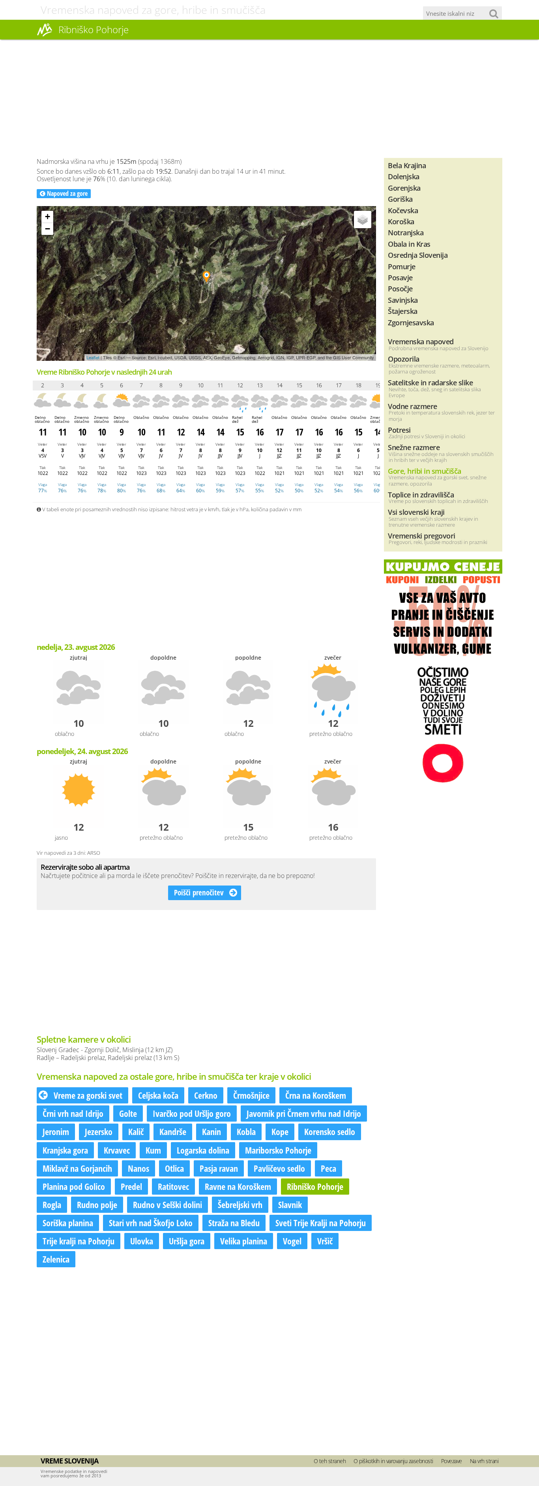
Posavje (400, 277)
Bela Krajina (407, 165)
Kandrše (172, 1131)
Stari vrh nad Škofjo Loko (151, 1223)
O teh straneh (330, 1461)
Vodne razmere (412, 406)
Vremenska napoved (421, 341)
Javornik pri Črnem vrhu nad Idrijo (304, 1113)
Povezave (451, 1461)
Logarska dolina (203, 1150)
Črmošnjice (251, 1095)
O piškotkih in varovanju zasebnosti (393, 1461)
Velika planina (243, 1241)
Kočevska (403, 210)
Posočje (400, 288)
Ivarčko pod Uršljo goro (192, 1113)
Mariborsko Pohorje (278, 1150)
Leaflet (92, 357)
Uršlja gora (186, 1241)
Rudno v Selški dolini (167, 1204)
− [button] (47, 229)
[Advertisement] (269, 98)
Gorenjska (404, 188)
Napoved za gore (66, 193)
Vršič (325, 1241)
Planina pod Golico (74, 1186)
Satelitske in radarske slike (430, 382)
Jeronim (56, 1131)
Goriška (400, 199)
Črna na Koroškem (315, 1095)
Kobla (246, 1131)
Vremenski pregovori (421, 535)
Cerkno (205, 1095)
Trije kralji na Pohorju (78, 1241)
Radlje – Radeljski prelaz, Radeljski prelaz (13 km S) (108, 1057)
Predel (131, 1186)
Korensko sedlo (329, 1131)
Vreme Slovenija (69, 1460)
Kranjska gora (65, 1150)
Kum (153, 1150)
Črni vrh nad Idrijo (73, 1113)
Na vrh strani (484, 1461)
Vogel (292, 1241)
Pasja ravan (219, 1168)
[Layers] (362, 219)
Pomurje (401, 266)
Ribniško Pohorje (315, 1186)
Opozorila (403, 359)
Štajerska (402, 311)
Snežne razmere (414, 447)
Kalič (136, 1131)
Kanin (211, 1131)
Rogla (52, 1204)
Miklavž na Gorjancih (77, 1168)
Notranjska (405, 232)
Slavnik (290, 1204)
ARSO (93, 852)
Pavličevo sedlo (279, 1168)
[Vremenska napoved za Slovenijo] (44, 35)
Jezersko (98, 1131)
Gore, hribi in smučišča (424, 471)
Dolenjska (403, 176)
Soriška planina (68, 1223)
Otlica (174, 1168)
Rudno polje (97, 1204)
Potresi (399, 430)
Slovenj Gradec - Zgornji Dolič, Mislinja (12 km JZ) (104, 1049)
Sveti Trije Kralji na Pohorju (320, 1223)
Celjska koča (158, 1095)
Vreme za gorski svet (87, 1095)
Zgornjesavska (411, 322)
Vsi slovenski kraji (416, 512)
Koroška (401, 221)
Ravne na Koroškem (238, 1186)
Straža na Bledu (234, 1223)
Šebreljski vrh (240, 1204)
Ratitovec (173, 1186)
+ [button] (47, 216)
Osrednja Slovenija (417, 255)
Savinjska (403, 300)
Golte (128, 1113)
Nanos (138, 1168)
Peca (328, 1168)
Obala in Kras (409, 244)
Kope (279, 1131)
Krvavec (117, 1150)
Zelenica (56, 1259)
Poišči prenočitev (199, 892)
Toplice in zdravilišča (421, 494)
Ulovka (141, 1241)
